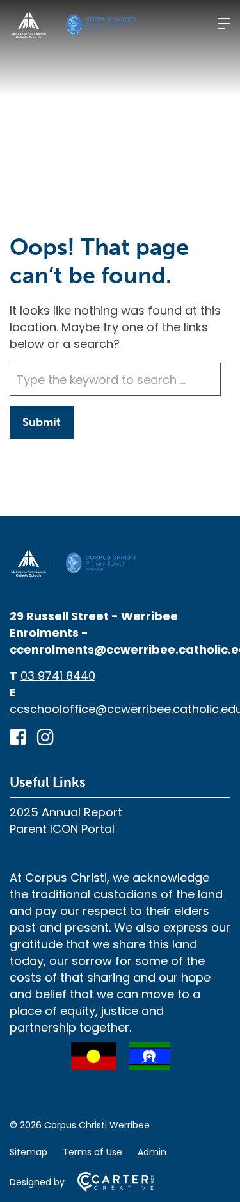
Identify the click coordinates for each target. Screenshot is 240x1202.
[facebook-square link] (18, 737)
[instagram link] (45, 737)
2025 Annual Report (66, 812)
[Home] (74, 574)
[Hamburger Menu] (224, 23)
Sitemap (28, 1152)
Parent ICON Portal (62, 829)
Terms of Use (92, 1152)
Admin (152, 1152)
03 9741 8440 (57, 676)
